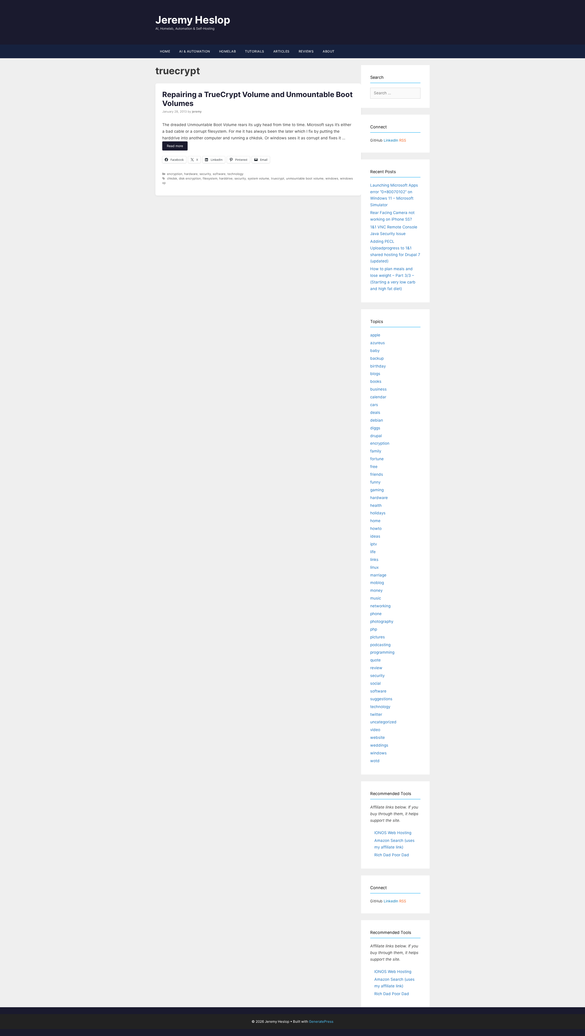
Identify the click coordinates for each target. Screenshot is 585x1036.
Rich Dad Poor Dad (391, 855)
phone (376, 613)
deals (375, 412)
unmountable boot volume (305, 178)
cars (374, 404)
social (375, 683)
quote (375, 660)
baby (375, 350)
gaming (377, 490)
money (376, 590)
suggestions (381, 699)
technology (235, 174)
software (219, 174)
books (375, 381)
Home (165, 51)
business (378, 389)
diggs (375, 428)
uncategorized (383, 722)
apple (375, 335)
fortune (377, 459)
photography (381, 621)
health (376, 505)
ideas (375, 536)
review (376, 668)
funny (375, 482)
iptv (373, 544)
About (329, 51)
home (375, 520)
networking (380, 606)
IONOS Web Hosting (392, 832)
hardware (191, 174)
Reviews (306, 51)
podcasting (380, 644)
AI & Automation (194, 51)
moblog (377, 582)
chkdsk (172, 178)
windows (331, 178)
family (375, 451)
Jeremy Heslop (192, 19)
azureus (377, 343)
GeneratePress (321, 1021)
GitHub (376, 140)
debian (376, 420)
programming (382, 652)
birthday (378, 366)
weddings (379, 745)
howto (376, 528)
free (374, 466)
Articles (281, 51)
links (374, 559)
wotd (375, 760)
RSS (402, 140)
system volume (258, 178)
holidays (378, 513)
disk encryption (190, 178)
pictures (377, 637)
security (205, 174)
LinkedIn (391, 140)
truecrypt (277, 178)
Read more (175, 146)
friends (376, 474)
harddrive (226, 178)
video (375, 729)
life (373, 552)
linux (374, 567)
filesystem (210, 178)
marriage (378, 575)
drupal (376, 435)
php (373, 629)
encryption (174, 174)
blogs (375, 373)
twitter (376, 714)
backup (377, 358)
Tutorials (254, 51)
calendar (378, 397)
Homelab (227, 51)
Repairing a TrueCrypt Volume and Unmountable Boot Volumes (257, 99)
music (375, 598)
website (377, 737)
